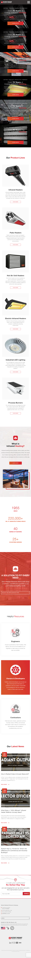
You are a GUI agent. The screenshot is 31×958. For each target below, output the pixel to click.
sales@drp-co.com (6, 913)
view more (15, 201)
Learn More (15, 142)
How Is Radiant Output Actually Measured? (15, 774)
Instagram (14, 943)
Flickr (20, 943)
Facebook (12, 943)
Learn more (15, 23)
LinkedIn (10, 943)
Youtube (17, 943)
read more (4, 784)
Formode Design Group (15, 951)
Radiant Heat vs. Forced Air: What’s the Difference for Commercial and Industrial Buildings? (14, 850)
